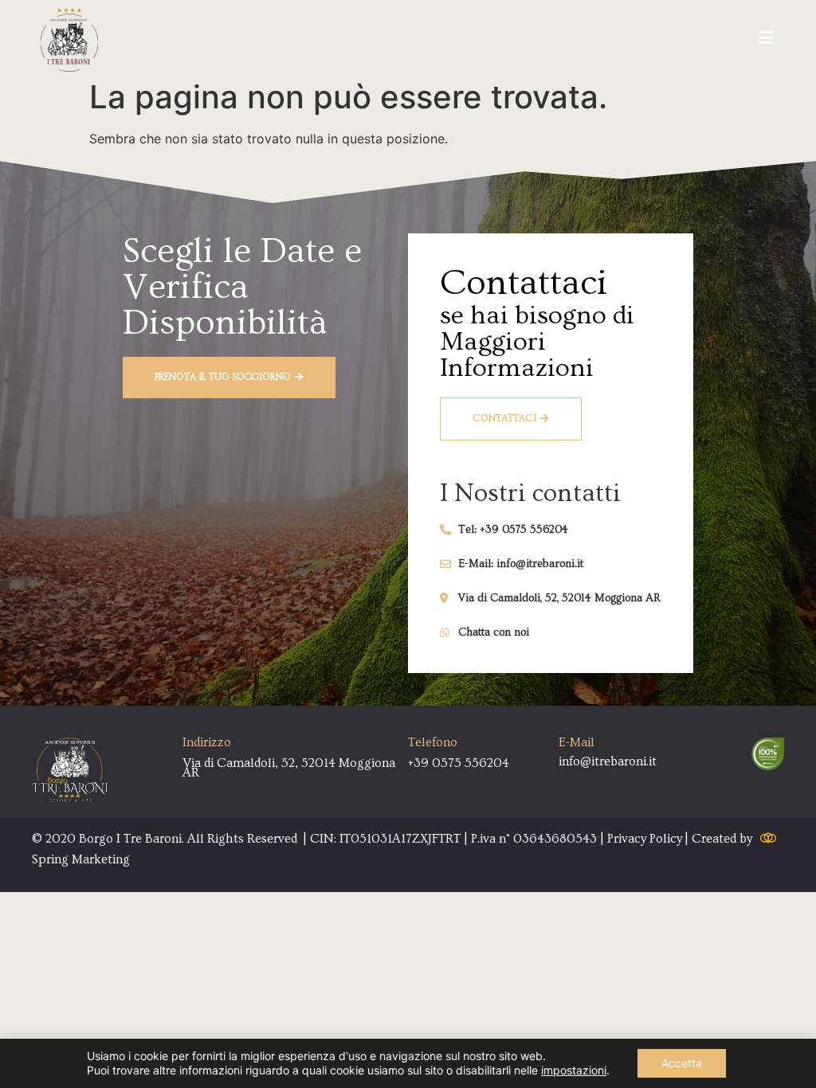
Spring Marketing (81, 859)
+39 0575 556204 (458, 763)
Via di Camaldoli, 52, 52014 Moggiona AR (288, 768)
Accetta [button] (681, 1063)
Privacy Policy (644, 839)
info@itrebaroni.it (608, 761)
